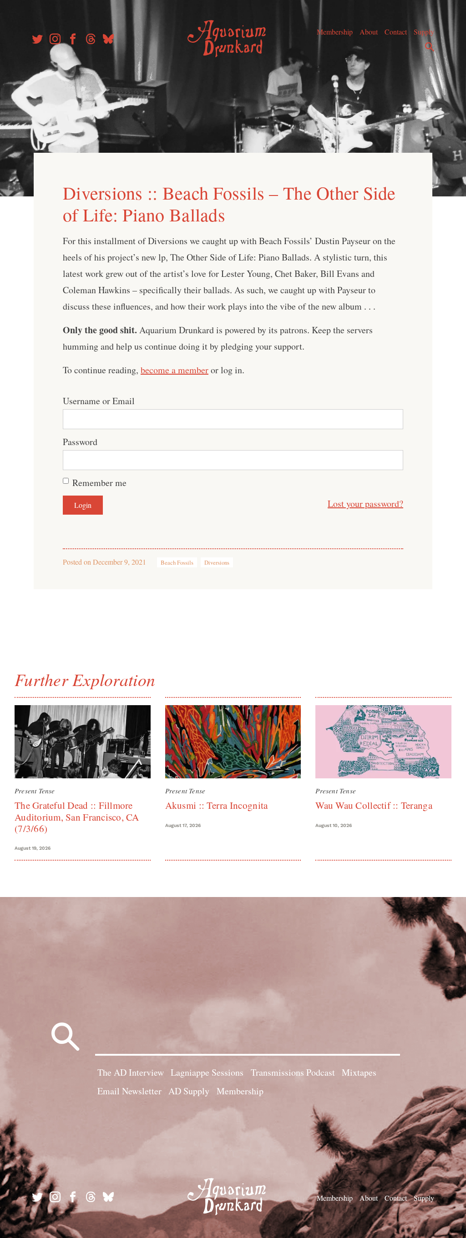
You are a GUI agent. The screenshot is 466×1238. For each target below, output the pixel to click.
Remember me (99, 482)
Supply (424, 31)
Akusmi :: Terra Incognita (216, 805)
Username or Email (99, 401)
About (369, 31)
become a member (174, 370)
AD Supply (188, 1091)
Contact (396, 31)
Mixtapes (359, 1072)
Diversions (216, 562)
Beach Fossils (177, 562)
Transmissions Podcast (293, 1072)
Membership (335, 31)
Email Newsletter (129, 1091)
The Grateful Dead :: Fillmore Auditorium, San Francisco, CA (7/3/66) (77, 817)
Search (429, 46)
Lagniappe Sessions (207, 1072)
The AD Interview (130, 1072)
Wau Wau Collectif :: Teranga (373, 805)
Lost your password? (365, 503)
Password (80, 442)
